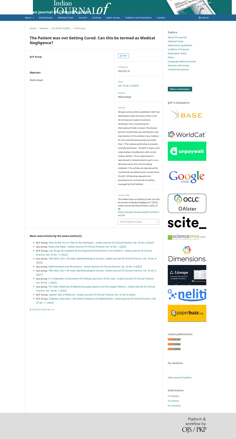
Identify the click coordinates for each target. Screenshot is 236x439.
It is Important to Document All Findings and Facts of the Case (82, 278)
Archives (96, 17)
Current (83, 17)
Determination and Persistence (65, 266)
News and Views (57, 246)
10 (48, 309)
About (28, 17)
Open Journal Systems (180, 377)
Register (198, 2)
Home (33, 28)
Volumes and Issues (178, 65)
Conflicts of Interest (178, 49)
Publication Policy (177, 53)
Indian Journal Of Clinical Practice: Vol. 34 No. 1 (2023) (97, 246)
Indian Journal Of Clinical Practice (57, 12)
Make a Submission (180, 89)
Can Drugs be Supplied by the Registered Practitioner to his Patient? (86, 250)
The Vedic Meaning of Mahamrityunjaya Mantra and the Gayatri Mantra (87, 286)
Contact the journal (178, 69)
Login (208, 2)
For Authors (173, 400)
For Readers (173, 396)
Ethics (171, 57)
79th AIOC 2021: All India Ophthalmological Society (76, 258)
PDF (124, 55)
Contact (161, 17)
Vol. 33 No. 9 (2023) (61, 28)
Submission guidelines (180, 45)
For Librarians (174, 405)
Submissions (46, 17)
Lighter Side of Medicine (62, 294)
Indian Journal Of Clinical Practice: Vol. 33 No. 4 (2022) (113, 266)
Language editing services (182, 61)
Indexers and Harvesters (138, 17)
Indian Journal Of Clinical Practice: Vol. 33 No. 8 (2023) (125, 242)
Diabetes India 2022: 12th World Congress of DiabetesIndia (81, 298)
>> (53, 309)
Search (205, 17)
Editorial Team (65, 17)
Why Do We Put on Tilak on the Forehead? (71, 242)
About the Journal (177, 37)
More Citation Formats (131, 221)
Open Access (113, 17)
